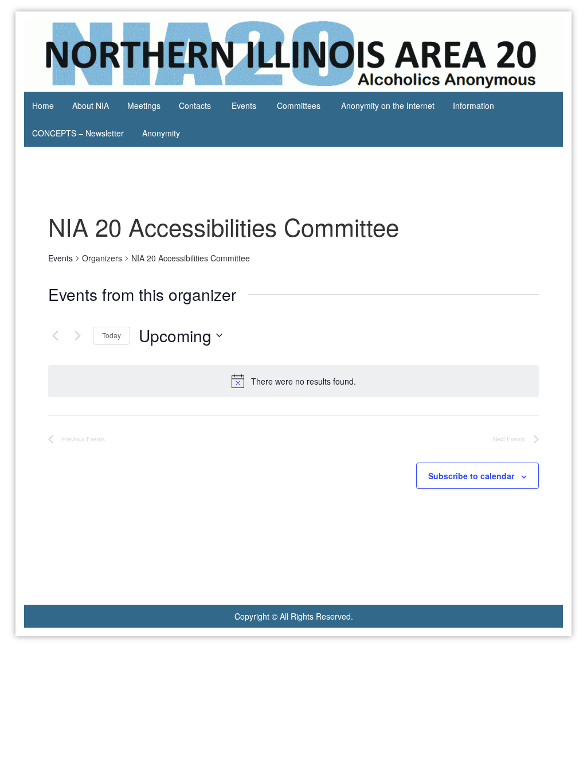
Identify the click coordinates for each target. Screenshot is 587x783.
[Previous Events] (55, 335)
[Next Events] (77, 335)
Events (244, 105)
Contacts (195, 105)
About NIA (90, 105)
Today (111, 335)
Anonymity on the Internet (388, 105)
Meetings (144, 105)
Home (43, 105)
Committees (298, 105)
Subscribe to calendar (471, 475)
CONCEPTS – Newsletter (78, 133)
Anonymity (161, 133)
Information (473, 105)
